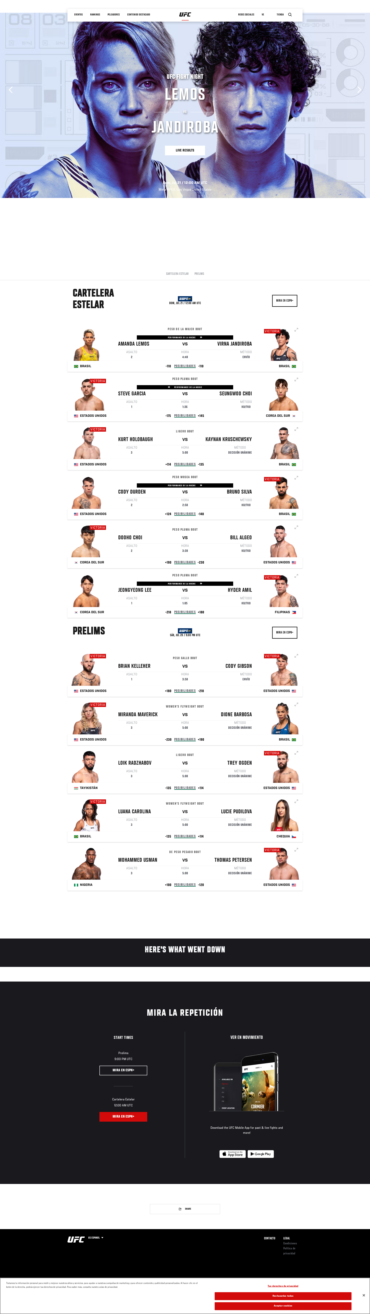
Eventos (78, 14)
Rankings (95, 14)
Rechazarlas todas (282, 1296)
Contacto (269, 1238)
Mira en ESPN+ (284, 301)
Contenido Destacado (138, 14)
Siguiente (358, 89)
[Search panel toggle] (290, 15)
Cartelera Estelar (177, 274)
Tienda (280, 14)
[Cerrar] (364, 1295)
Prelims (199, 274)
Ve (263, 14)
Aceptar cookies (283, 1306)
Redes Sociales (246, 14)
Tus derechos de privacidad (283, 1286)
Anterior (12, 89)
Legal (286, 1238)
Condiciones (290, 1243)
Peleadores (114, 14)
